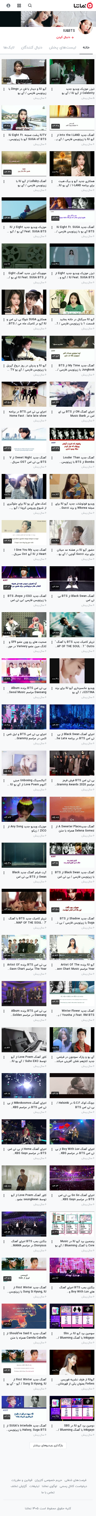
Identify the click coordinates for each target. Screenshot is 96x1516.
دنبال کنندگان (31, 47)
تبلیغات (34, 1486)
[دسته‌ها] (19, 6)
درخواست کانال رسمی (73, 1486)
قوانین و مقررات (21, 1480)
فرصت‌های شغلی (75, 1480)
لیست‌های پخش (62, 47)
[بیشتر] (52, 89)
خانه (86, 47)
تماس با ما (48, 1492)
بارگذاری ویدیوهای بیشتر (48, 1445)
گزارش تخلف (19, 1486)
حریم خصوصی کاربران (48, 1480)
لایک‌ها (8, 47)
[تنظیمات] (8, 6)
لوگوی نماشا (49, 1486)
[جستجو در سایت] (30, 6)
